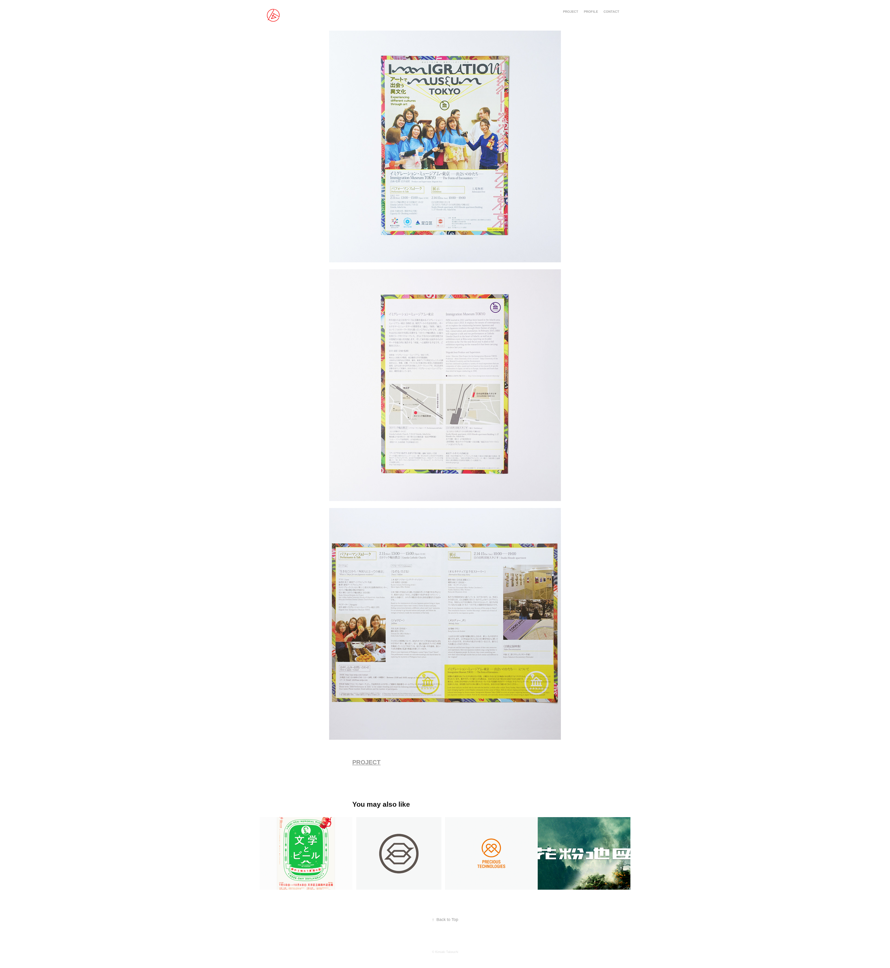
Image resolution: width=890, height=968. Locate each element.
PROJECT (570, 11)
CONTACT (611, 11)
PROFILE (591, 11)
